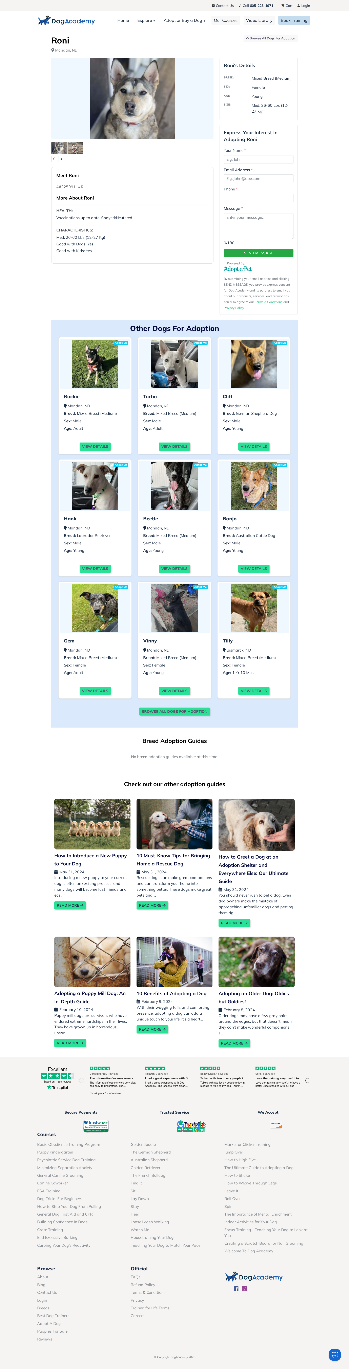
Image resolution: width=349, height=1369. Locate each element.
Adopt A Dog (49, 1323)
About (42, 1276)
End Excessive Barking (57, 1237)
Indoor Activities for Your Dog (250, 1221)
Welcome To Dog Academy (248, 1251)
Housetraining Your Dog (152, 1237)
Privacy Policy (234, 308)
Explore (144, 20)
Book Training (294, 20)
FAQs (136, 1276)
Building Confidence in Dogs (62, 1221)
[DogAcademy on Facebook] (236, 1289)
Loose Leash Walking (150, 1221)
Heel (135, 1214)
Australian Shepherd (149, 1159)
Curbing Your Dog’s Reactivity (63, 1245)
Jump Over (233, 1152)
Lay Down (140, 1198)
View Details (95, 446)
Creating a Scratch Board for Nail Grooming (263, 1243)
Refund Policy (143, 1284)
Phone (231, 189)
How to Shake (237, 1175)
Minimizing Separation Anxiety (64, 1167)
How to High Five (240, 1159)
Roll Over (232, 1198)
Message (233, 208)
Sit (133, 1190)
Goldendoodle (143, 1144)
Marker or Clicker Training (247, 1144)
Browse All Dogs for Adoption (174, 711)
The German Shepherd (151, 1152)
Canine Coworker (52, 1183)
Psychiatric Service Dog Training (66, 1159)
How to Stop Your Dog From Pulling (69, 1206)
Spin (228, 1206)
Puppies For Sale (52, 1331)
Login (305, 5)
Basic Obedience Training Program (68, 1144)
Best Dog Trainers (53, 1315)
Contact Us (224, 5)
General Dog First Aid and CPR (65, 1214)
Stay (135, 1206)
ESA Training (49, 1190)
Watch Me (140, 1229)
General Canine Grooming (60, 1175)
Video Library (259, 20)
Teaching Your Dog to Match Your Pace (165, 1245)
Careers (138, 1315)
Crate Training (50, 1229)
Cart (288, 5)
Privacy (137, 1300)
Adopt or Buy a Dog (183, 20)
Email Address (238, 169)
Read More (68, 905)
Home (123, 20)
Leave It (231, 1190)
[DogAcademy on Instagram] (244, 1289)
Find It (136, 1183)
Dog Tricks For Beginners (59, 1198)
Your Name (235, 150)
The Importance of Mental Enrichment (258, 1214)
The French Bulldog (148, 1175)
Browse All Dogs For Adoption (272, 38)
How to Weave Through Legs (250, 1183)
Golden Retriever (145, 1167)
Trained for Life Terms (150, 1308)
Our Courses (226, 20)
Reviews (44, 1339)
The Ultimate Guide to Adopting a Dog (259, 1167)
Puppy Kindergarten (55, 1152)
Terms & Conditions (269, 302)
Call (257, 5)
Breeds (43, 1308)
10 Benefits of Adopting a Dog (172, 993)
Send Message (258, 253)
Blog (41, 1284)
